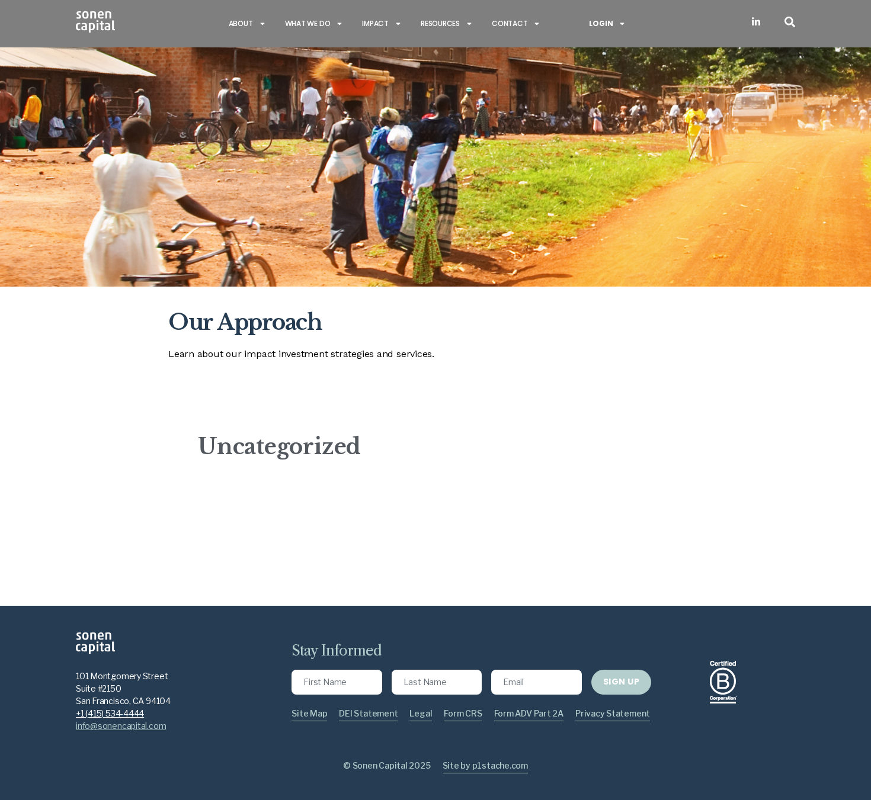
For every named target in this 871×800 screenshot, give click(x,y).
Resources (440, 23)
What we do (308, 23)
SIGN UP (621, 681)
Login (601, 23)
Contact (509, 23)
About (241, 23)
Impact (375, 23)
